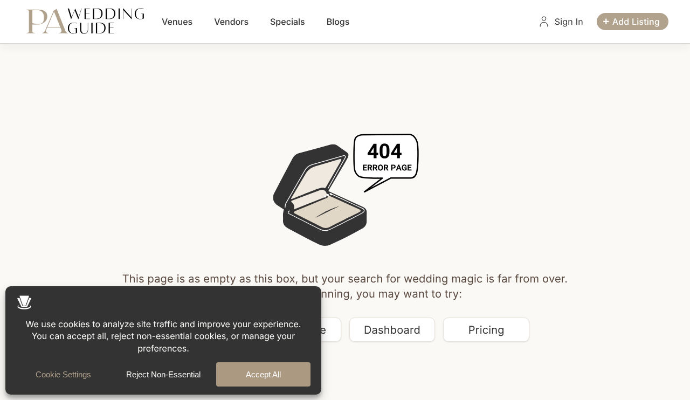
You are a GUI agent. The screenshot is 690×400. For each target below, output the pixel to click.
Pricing (486, 329)
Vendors (231, 21)
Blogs (338, 21)
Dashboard (392, 329)
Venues (177, 21)
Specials (287, 21)
